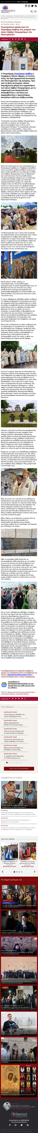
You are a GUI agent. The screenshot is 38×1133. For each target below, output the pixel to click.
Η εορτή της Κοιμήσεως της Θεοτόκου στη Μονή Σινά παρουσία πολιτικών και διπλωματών (16, 982)
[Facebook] (26, 6)
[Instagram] (29, 6)
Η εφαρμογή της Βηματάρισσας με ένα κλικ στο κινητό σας (18, 1094)
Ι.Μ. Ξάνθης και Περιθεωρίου (9, 1005)
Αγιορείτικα (6, 903)
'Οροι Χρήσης (28, 1131)
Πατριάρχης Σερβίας (23, 74)
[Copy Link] (15, 39)
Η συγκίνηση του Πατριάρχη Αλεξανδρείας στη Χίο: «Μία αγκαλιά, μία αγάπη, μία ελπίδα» (17, 953)
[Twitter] (32, 6)
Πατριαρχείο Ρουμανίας (8, 1031)
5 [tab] (16, 762)
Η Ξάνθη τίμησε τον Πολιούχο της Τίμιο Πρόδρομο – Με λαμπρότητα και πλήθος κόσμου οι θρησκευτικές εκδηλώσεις (18, 1008)
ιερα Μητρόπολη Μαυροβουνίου (24, 692)
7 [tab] (21, 762)
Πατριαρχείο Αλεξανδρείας (9, 950)
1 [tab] (7, 762)
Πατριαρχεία (9, 15)
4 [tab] (14, 762)
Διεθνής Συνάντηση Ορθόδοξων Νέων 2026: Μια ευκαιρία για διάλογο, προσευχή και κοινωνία (18, 1033)
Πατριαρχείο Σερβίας (19, 15)
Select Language (22, 1)
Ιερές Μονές (4, 979)
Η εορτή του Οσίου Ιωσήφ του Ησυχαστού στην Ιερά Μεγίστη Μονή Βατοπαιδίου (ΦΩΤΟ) (19, 906)
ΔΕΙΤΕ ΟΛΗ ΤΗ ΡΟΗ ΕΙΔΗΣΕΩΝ (19, 768)
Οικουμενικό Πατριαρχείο (8, 930)
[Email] (22, 39)
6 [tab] (19, 762)
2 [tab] (9, 762)
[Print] (18, 39)
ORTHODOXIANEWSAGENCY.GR (18, 675)
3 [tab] (11, 762)
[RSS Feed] (36, 6)
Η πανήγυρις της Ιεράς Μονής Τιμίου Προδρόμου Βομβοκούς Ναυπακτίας (18, 1061)
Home (3, 15)
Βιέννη (10, 692)
